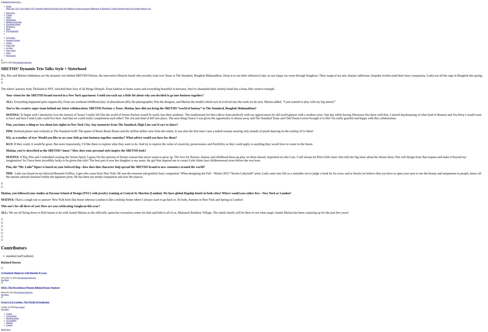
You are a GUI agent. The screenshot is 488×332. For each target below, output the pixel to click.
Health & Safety (12, 318)
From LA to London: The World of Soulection (25, 302)
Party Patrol (11, 50)
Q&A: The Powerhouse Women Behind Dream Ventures (30, 287)
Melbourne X (95, 9)
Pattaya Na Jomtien (133, 9)
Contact (9, 325)
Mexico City (146, 9)
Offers (8, 17)
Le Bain (9, 48)
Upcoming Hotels (13, 24)
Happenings (11, 20)
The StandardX (12, 31)
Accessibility (11, 321)
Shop (8, 29)
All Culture (10, 38)
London (78, 9)
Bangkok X (106, 9)
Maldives (70, 9)
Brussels (121, 9)
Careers (9, 314)
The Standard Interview (22, 62)
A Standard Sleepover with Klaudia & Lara (24, 273)
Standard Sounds (13, 40)
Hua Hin (63, 9)
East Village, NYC (27, 9)
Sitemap (9, 323)
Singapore (86, 9)
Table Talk (10, 45)
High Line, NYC (13, 9)
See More (5, 280)
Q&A (8, 53)
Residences (10, 27)
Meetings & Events (13, 22)
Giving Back (11, 316)
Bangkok (39, 9)
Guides (9, 43)
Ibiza (57, 9)
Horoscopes (11, 56)
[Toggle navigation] (21, 2)
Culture (9, 15)
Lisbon (114, 9)
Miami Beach (49, 9)
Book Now (10, 13)
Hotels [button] (8, 6)
